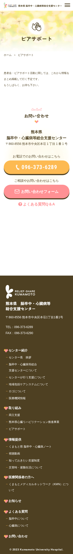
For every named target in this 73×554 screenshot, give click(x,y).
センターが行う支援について (27, 377)
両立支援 (14, 414)
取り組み (15, 408)
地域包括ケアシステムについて (28, 384)
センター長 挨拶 (20, 357)
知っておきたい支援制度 (24, 460)
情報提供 (15, 439)
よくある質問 (18, 511)
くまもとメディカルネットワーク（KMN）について (39, 487)
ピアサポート (17, 428)
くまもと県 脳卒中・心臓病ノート (30, 446)
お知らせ (15, 501)
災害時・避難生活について (25, 467)
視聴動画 (14, 453)
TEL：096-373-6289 (19, 327)
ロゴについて (17, 391)
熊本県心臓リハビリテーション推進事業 (34, 421)
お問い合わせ (18, 536)
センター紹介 (18, 350)
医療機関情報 (17, 398)
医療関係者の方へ (21, 477)
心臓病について (18, 525)
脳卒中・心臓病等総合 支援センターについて (23, 367)
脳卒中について (18, 518)
